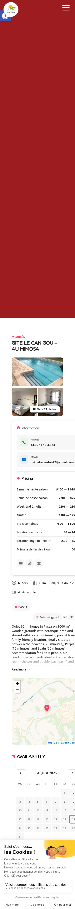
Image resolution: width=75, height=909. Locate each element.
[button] (66, 8)
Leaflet (55, 743)
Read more (19, 669)
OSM (66, 743)
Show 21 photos (46, 409)
